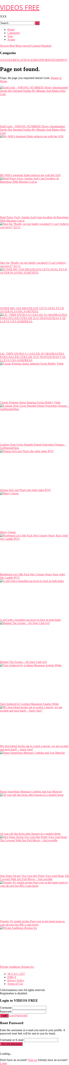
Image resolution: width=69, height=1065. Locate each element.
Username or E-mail (11, 1039)
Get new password (11, 1044)
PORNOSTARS (51, 59)
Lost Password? (18, 1015)
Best (12, 45)
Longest (36, 45)
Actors (11, 39)
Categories (13, 32)
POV (64, 59)
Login (4, 1015)
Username (6, 1007)
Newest (4, 45)
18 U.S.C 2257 (16, 973)
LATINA (23, 59)
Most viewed (23, 45)
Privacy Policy (15, 980)
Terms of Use (15, 983)
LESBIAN (35, 59)
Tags (10, 36)
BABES (13, 59)
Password (5, 1011)
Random (46, 45)
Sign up (32, 1060)
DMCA (11, 977)
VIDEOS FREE (20, 7)
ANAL (4, 59)
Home (11, 29)
